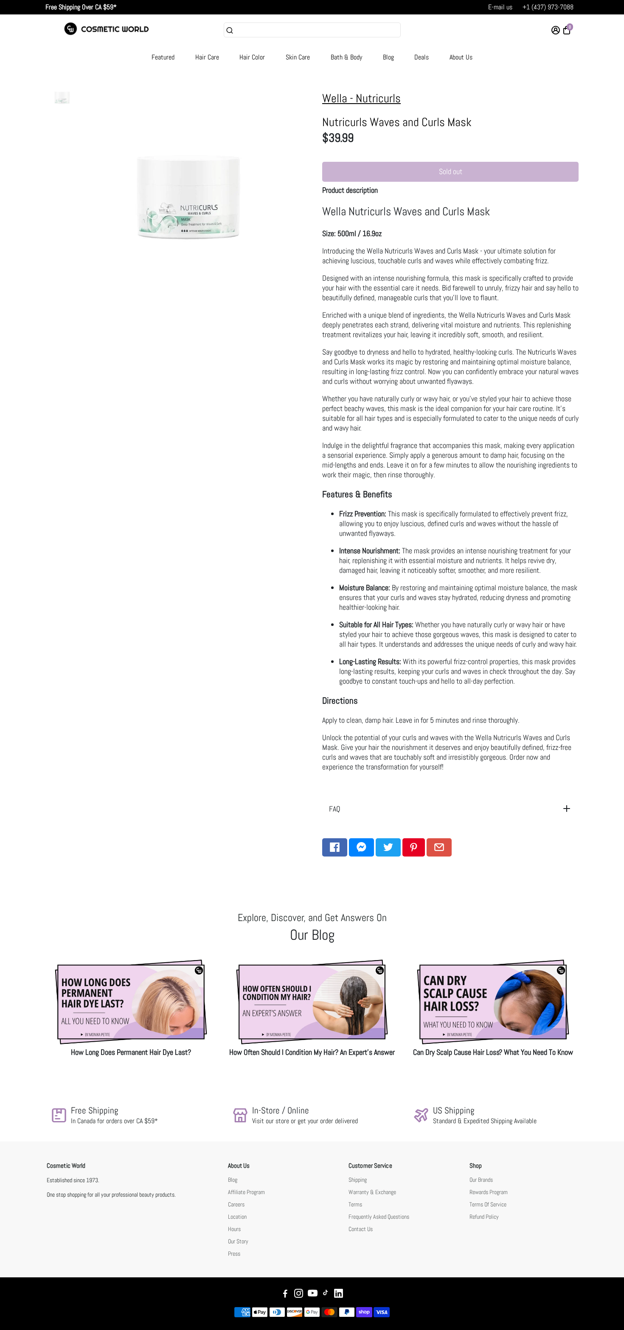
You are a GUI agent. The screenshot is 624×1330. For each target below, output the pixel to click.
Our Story (238, 1241)
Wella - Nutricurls (361, 98)
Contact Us (361, 1229)
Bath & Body (346, 57)
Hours (234, 1229)
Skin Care (298, 57)
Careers (236, 1204)
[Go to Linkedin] (338, 1295)
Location (237, 1216)
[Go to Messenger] (361, 847)
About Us (461, 57)
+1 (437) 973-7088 (548, 7)
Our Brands (481, 1179)
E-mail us (500, 7)
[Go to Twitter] (388, 847)
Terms (355, 1204)
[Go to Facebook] (334, 847)
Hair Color (252, 57)
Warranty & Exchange (372, 1192)
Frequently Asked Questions (379, 1216)
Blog (388, 57)
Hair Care (207, 57)
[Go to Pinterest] (413, 847)
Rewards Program (488, 1192)
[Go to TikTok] (325, 1295)
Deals (421, 57)
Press (234, 1253)
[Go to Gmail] (439, 847)
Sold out (450, 171)
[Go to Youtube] (312, 1295)
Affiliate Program (246, 1192)
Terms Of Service (487, 1204)
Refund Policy (484, 1216)
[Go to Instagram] (298, 1295)
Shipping (358, 1179)
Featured (163, 57)
